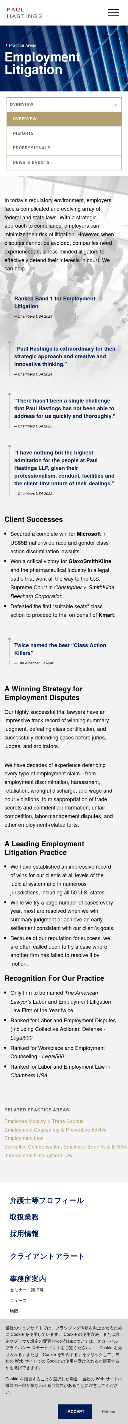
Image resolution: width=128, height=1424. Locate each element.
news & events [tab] (31, 162)
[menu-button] (113, 12)
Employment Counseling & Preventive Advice (55, 1129)
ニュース (18, 1300)
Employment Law (23, 1138)
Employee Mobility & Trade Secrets (44, 1121)
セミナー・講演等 (27, 1289)
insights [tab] (23, 133)
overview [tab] (25, 119)
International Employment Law (38, 1155)
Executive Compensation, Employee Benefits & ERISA (65, 1146)
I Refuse (107, 1411)
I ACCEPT (75, 1411)
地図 (14, 1311)
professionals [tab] (32, 148)
